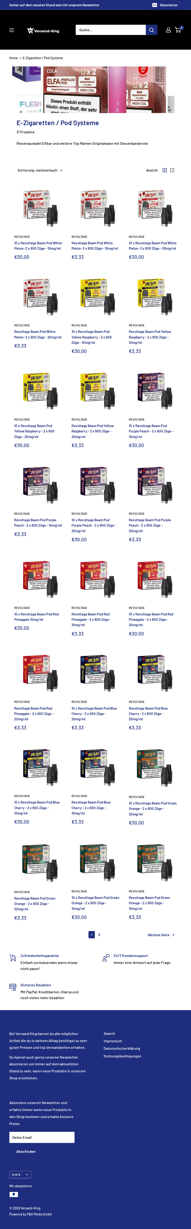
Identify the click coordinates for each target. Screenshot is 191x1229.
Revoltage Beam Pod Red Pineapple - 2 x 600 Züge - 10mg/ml (91, 619)
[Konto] (168, 29)
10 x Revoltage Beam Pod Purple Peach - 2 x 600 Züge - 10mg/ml (151, 431)
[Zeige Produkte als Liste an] (172, 170)
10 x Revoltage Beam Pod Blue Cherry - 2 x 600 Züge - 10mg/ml (37, 807)
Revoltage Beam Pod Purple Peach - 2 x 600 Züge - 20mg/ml (150, 525)
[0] (178, 30)
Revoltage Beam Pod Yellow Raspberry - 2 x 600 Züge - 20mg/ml (93, 431)
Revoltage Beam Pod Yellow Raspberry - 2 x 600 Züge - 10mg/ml (150, 337)
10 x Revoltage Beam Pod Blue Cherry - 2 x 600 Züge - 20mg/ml (94, 713)
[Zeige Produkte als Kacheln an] (165, 170)
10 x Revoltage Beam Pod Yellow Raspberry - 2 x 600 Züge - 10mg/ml (92, 337)
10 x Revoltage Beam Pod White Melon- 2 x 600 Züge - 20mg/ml (153, 245)
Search (109, 1033)
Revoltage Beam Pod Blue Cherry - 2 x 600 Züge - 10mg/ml (91, 807)
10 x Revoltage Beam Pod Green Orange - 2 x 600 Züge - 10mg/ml (95, 903)
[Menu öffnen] (11, 30)
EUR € (16, 1175)
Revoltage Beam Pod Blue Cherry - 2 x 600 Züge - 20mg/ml (148, 713)
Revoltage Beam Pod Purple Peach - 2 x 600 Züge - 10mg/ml (38, 522)
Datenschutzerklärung (122, 1048)
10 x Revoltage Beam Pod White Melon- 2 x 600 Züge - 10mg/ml (38, 245)
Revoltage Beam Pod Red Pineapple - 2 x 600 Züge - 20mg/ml (34, 713)
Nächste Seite (158, 935)
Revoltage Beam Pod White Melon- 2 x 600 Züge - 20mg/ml (37, 334)
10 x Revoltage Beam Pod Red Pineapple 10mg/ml (36, 616)
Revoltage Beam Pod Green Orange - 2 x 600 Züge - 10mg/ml (149, 903)
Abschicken (26, 1151)
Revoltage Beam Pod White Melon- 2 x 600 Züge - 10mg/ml (95, 245)
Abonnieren (168, 5)
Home (13, 58)
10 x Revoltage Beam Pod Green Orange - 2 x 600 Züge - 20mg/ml (153, 808)
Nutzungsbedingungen (122, 1056)
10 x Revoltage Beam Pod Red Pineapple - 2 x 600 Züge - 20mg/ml (151, 619)
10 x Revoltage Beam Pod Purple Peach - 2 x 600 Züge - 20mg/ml (94, 525)
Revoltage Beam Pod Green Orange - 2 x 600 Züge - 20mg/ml (34, 903)
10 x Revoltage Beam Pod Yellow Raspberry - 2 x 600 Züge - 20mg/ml (34, 431)
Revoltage (22, 236)
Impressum (113, 1041)
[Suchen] (151, 30)
